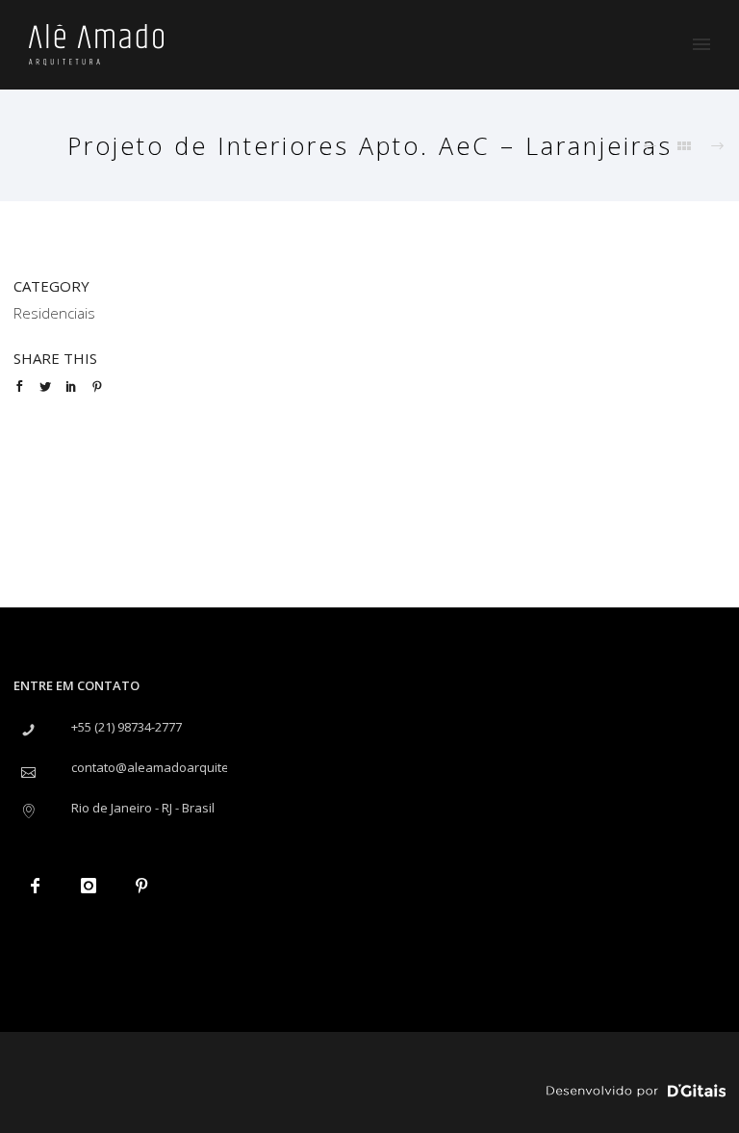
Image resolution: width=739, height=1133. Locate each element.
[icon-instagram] (92, 885)
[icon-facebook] (39, 885)
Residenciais (54, 312)
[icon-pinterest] (145, 885)
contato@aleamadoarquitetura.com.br (183, 767)
